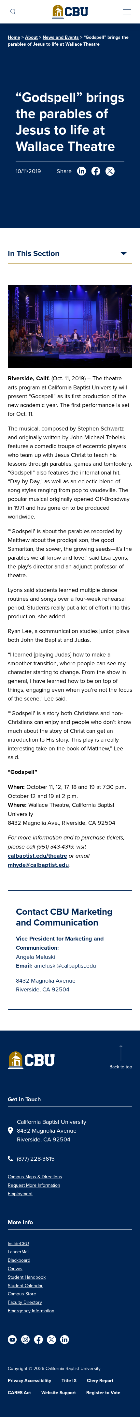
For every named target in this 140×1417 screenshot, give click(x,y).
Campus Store (22, 1293)
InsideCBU (18, 1243)
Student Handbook (27, 1277)
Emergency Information (31, 1310)
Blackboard (19, 1260)
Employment (20, 1193)
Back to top (120, 1066)
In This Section (34, 254)
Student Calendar (25, 1285)
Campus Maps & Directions (35, 1176)
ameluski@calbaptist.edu (65, 965)
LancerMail (18, 1251)
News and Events (61, 37)
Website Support (58, 1392)
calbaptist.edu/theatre (37, 856)
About (31, 37)
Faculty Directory (25, 1302)
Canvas (15, 1268)
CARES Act (19, 1392)
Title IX (69, 1380)
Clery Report (100, 1380)
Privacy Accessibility (29, 1380)
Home (14, 37)
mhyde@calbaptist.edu (38, 865)
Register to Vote (103, 1392)
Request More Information (34, 1185)
